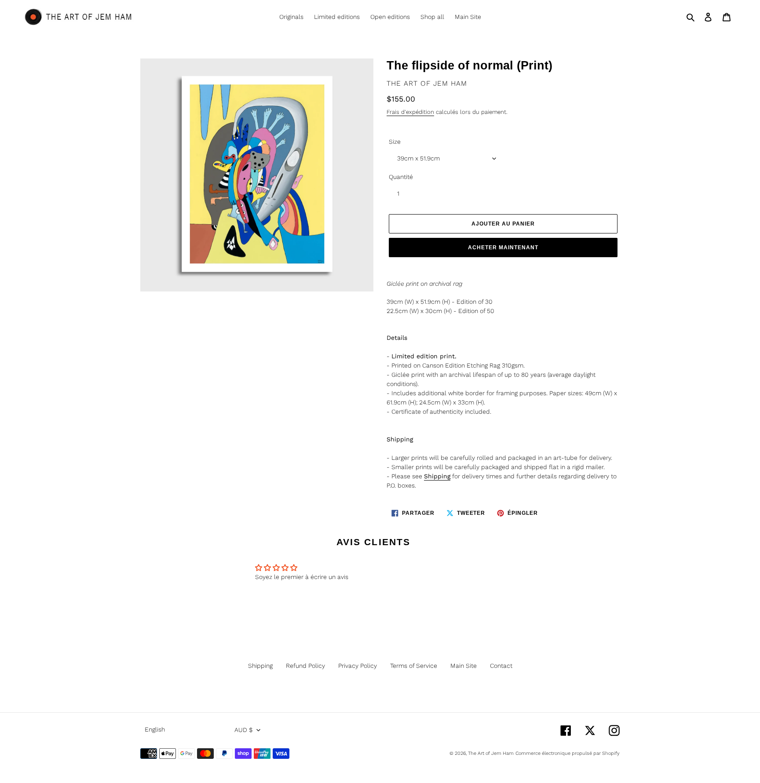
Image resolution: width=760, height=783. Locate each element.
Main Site (463, 665)
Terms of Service (413, 665)
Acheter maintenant (503, 247)
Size (395, 141)
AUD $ (243, 729)
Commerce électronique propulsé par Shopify (567, 753)
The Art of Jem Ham (491, 753)
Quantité (401, 176)
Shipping (260, 665)
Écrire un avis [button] (445, 572)
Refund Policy (305, 665)
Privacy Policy (357, 665)
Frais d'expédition (410, 112)
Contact (501, 665)
